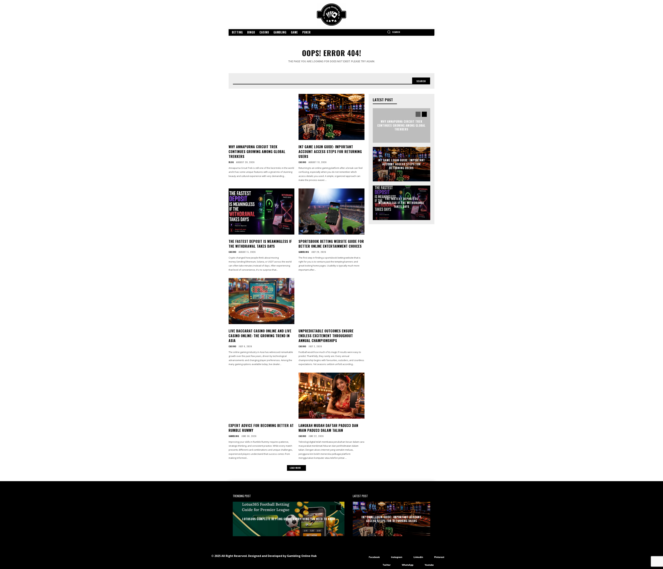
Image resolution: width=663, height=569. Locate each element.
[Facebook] (364, 557)
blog (231, 162)
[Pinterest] (429, 557)
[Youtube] (419, 565)
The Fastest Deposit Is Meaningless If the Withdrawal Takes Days (260, 244)
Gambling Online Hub (302, 556)
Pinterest (439, 557)
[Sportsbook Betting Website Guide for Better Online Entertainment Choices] (331, 211)
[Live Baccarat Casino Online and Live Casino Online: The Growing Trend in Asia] (261, 301)
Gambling (304, 252)
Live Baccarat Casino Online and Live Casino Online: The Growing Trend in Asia (260, 335)
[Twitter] (377, 565)
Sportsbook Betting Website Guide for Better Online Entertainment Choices (331, 244)
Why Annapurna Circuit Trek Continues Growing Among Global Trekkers (257, 151)
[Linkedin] (408, 557)
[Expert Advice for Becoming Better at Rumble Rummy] (261, 396)
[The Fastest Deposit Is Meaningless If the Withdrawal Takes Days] (261, 211)
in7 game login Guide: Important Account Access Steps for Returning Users (330, 151)
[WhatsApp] (397, 565)
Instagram (396, 557)
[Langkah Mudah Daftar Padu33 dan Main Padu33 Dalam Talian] (331, 396)
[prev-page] (418, 114)
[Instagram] (386, 557)
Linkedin (418, 557)
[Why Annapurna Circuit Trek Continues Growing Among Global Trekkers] (261, 117)
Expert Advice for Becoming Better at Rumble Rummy (261, 428)
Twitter (387, 564)
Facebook (374, 557)
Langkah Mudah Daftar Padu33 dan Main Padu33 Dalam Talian (328, 428)
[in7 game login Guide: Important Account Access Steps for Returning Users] (331, 117)
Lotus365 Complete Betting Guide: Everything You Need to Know (288, 519)
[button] (393, 32)
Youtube (429, 564)
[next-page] (424, 114)
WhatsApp (407, 564)
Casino (302, 162)
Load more (295, 467)
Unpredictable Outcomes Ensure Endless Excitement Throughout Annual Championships (326, 335)
